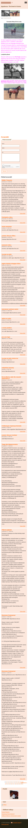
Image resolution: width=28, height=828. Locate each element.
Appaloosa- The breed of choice (11, 6)
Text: (2, 152)
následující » (24, 782)
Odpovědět (22, 213)
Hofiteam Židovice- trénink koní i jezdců (11, 815)
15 (9, 783)
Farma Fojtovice (6, 812)
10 (18, 782)
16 (11, 783)
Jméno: (3, 143)
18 (15, 783)
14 (7, 783)
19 (17, 783)
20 (19, 783)
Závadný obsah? (17, 822)
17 (13, 783)
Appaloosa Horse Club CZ (8, 814)
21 (21, 783)
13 (5, 783)
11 (20, 782)
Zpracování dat (5, 824)
